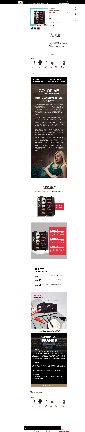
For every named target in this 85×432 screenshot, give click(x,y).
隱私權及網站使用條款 (36, 431)
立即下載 (59, 22)
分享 (51, 54)
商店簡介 (35, 430)
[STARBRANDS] (21, 2)
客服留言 (47, 430)
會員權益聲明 (48, 431)
